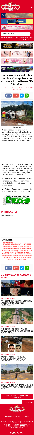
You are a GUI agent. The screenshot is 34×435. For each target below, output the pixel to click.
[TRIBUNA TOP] (10, 6)
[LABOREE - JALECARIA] (17, 54)
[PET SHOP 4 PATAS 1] (17, 27)
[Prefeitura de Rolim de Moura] (17, 15)
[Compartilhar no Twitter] (22, 96)
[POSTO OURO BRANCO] (17, 69)
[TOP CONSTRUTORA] (17, 46)
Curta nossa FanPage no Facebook (17, 417)
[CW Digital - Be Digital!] (17, 433)
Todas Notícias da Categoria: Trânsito (17, 396)
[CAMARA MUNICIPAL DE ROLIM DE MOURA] (17, 21)
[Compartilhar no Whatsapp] (27, 96)
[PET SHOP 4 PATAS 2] (17, 61)
